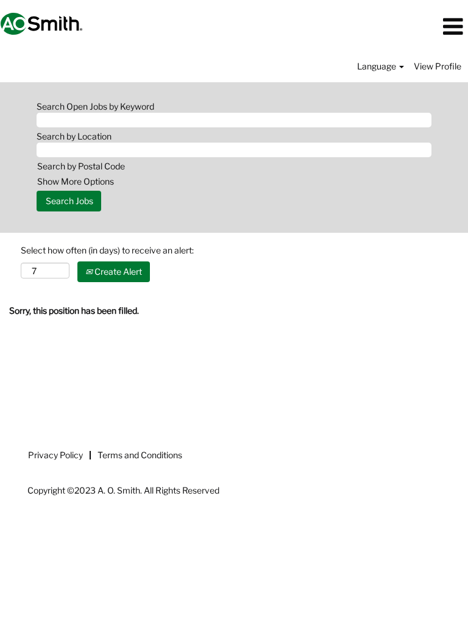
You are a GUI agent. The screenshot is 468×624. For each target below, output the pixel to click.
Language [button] (377, 66)
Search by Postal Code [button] (81, 166)
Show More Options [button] (75, 181)
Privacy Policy (55, 455)
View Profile (437, 66)
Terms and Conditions (140, 455)
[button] (390, 26)
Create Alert (117, 271)
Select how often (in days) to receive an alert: (107, 250)
